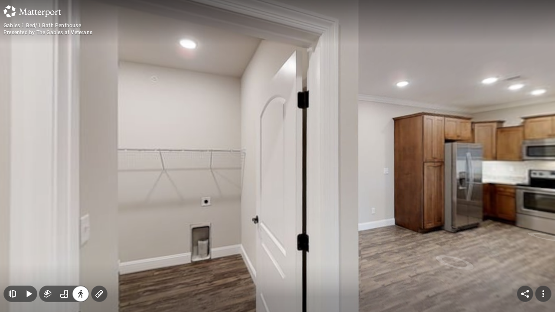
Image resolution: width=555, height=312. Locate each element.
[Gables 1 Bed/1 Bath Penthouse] (277, 156)
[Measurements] (99, 294)
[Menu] (543, 294)
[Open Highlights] (12, 294)
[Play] (28, 294)
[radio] (47, 294)
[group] (64, 294)
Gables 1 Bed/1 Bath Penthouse (42, 26)
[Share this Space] (525, 294)
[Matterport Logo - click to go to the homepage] (32, 11)
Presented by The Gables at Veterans (47, 32)
